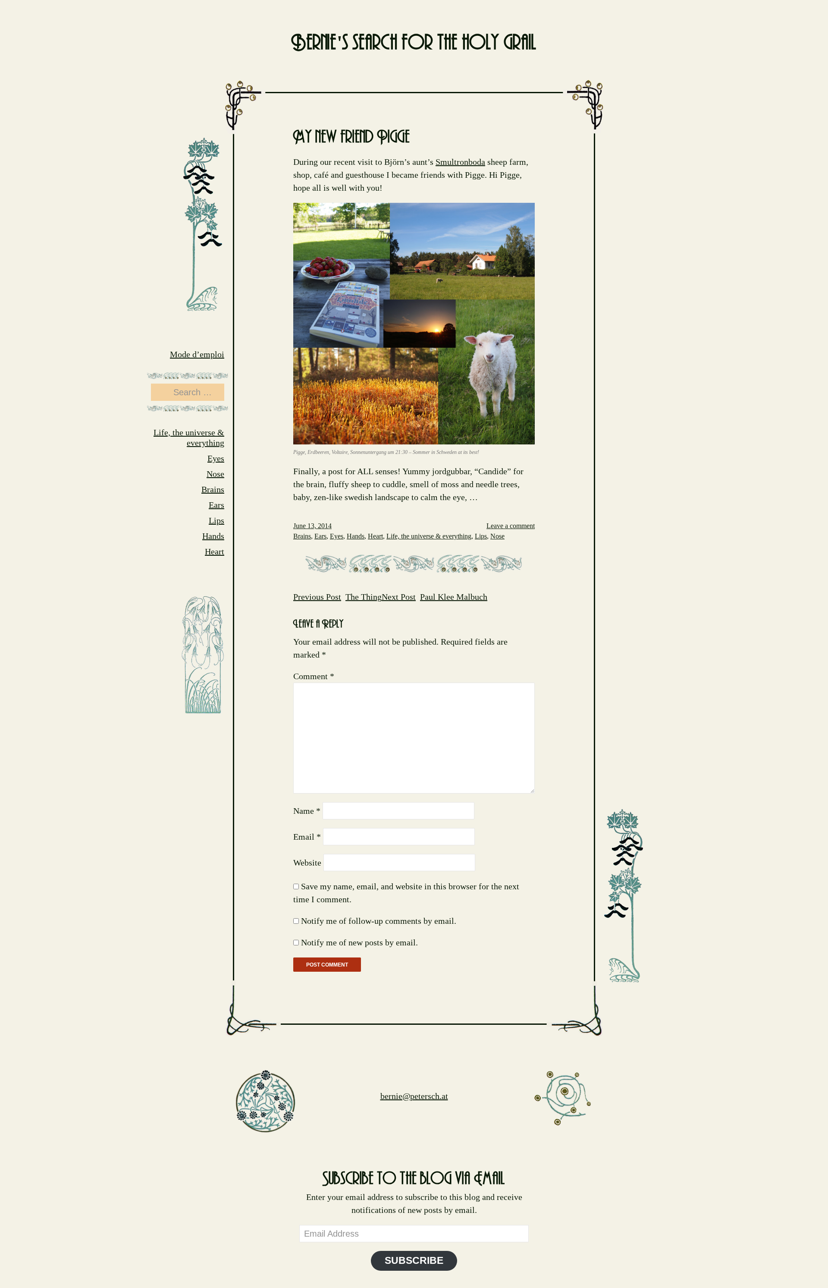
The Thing (337, 596)
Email (307, 836)
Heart (214, 551)
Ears (216, 505)
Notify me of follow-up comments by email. (378, 921)
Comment (313, 676)
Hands (213, 536)
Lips (216, 520)
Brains (212, 489)
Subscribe (414, 1260)
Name (306, 811)
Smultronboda (460, 162)
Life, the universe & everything (428, 536)
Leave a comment (510, 525)
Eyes (215, 458)
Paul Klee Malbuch (434, 596)
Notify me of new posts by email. (359, 942)
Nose (215, 474)
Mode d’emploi (197, 354)
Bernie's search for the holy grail (414, 43)
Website (307, 862)
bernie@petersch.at (414, 1096)
